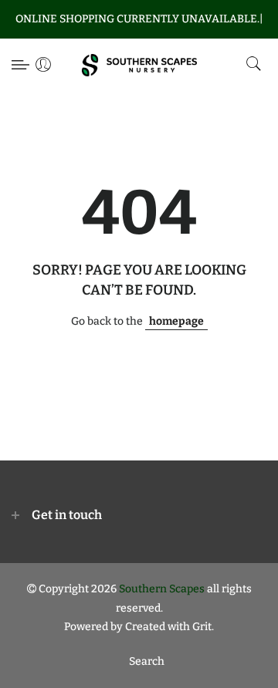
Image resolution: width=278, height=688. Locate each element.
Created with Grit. (169, 626)
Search (146, 661)
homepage (176, 321)
